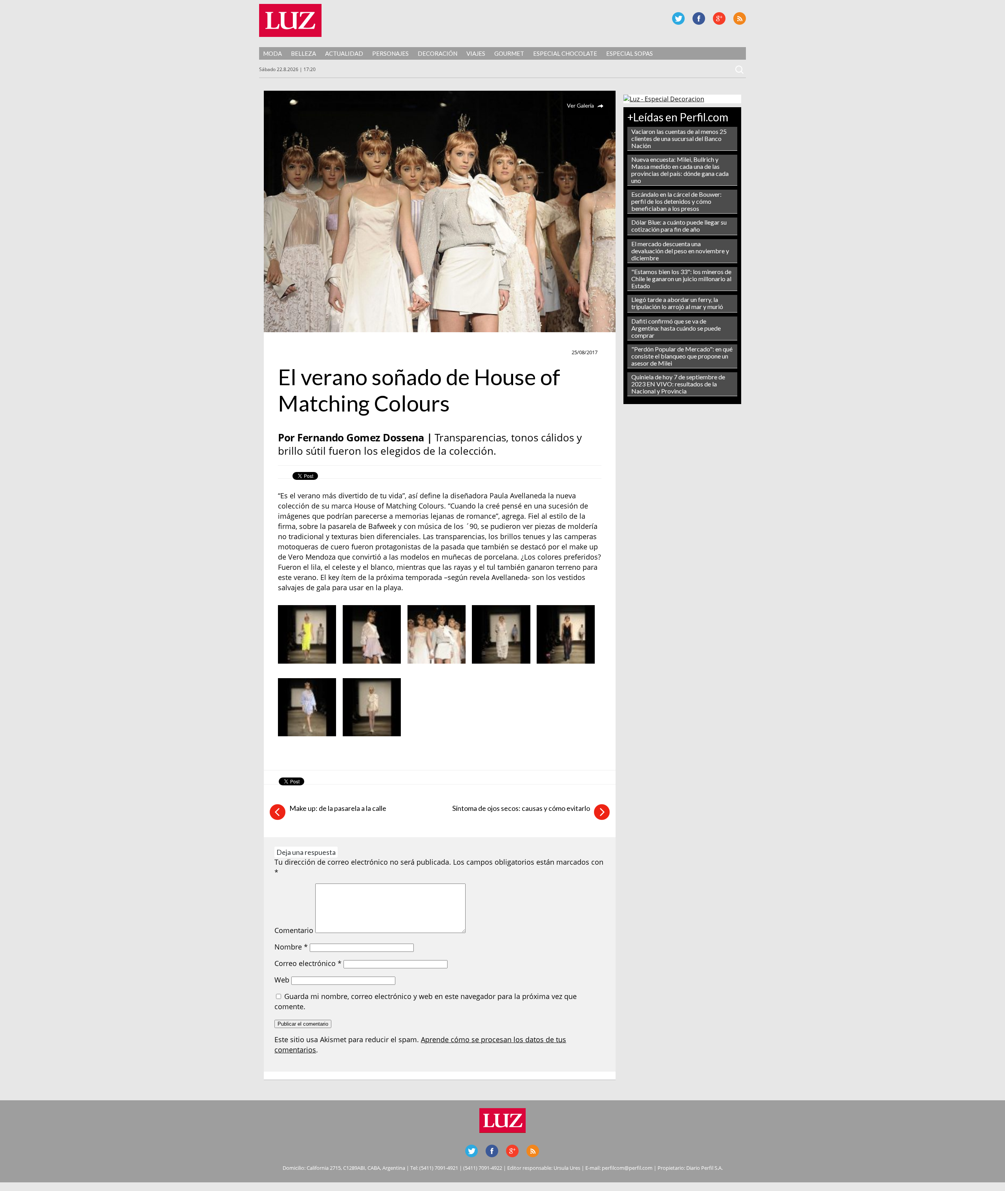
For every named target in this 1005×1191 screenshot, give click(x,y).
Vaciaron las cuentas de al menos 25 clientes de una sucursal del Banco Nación (679, 138)
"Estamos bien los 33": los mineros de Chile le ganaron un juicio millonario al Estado (681, 278)
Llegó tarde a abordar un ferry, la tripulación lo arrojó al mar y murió (677, 303)
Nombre (291, 946)
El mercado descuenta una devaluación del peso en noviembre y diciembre (680, 251)
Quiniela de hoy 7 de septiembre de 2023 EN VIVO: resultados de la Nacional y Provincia (678, 384)
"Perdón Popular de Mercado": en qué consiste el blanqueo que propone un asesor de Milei (682, 356)
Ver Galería (580, 105)
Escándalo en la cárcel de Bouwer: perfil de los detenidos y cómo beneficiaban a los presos (676, 201)
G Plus (719, 18)
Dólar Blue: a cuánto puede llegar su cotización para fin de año (679, 225)
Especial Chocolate (565, 53)
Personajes (390, 53)
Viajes (475, 53)
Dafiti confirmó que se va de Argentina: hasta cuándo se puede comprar (676, 328)
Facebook (699, 18)
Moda (272, 53)
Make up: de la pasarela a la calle (337, 808)
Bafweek (294, 352)
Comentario (293, 930)
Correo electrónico (308, 963)
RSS (739, 18)
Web (281, 979)
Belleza (303, 53)
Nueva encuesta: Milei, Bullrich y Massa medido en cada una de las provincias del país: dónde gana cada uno (680, 170)
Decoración (437, 53)
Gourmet (509, 53)
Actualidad (344, 53)
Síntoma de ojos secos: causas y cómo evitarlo (521, 808)
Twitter (678, 18)
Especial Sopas (629, 53)
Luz (290, 20)
